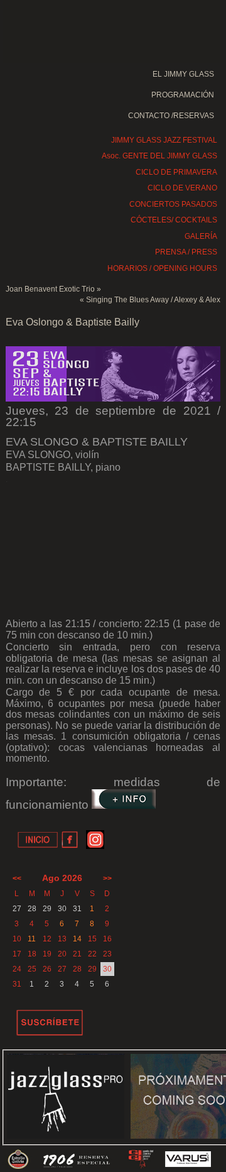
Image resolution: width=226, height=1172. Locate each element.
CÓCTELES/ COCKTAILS (174, 220)
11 (32, 938)
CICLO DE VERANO (182, 187)
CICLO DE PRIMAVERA (176, 172)
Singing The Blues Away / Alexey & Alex (153, 299)
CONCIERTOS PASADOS (173, 204)
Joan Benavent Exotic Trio (50, 289)
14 (77, 938)
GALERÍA (201, 236)
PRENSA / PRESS (186, 252)
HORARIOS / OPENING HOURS (162, 268)
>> (107, 878)
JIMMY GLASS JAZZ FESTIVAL (164, 140)
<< (17, 878)
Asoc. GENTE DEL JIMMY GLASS (159, 155)
